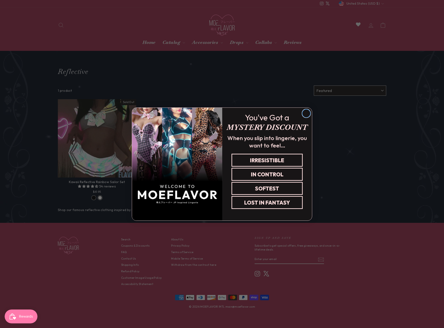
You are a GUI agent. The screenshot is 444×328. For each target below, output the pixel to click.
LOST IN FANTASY (267, 202)
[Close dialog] (306, 113)
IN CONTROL (267, 174)
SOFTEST (267, 188)
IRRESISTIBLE (267, 160)
